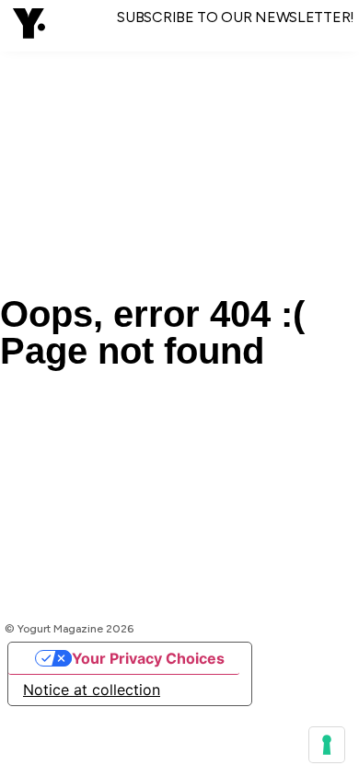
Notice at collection (91, 689)
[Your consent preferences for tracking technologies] (326, 744)
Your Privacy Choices (148, 658)
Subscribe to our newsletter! (235, 17)
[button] (29, 25)
